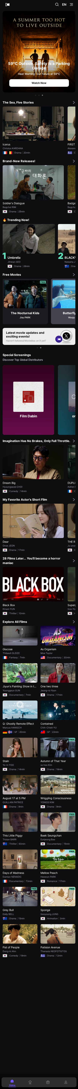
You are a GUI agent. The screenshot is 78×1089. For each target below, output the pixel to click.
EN (64, 4)
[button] (35, 95)
